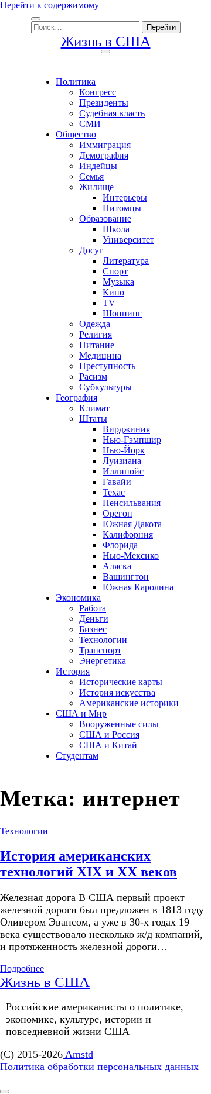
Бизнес (93, 629)
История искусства (117, 692)
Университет (128, 240)
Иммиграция (105, 145)
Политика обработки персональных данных (99, 1066)
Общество (76, 134)
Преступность (107, 366)
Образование (105, 218)
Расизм (93, 376)
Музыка (118, 282)
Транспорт (100, 650)
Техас (114, 492)
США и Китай (108, 745)
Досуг (91, 250)
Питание (96, 345)
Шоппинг (122, 313)
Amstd (78, 1054)
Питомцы (122, 208)
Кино (113, 292)
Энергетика (102, 661)
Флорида (120, 545)
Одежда (94, 324)
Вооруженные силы (119, 724)
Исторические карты (120, 682)
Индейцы (98, 166)
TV (109, 303)
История (73, 671)
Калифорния (128, 534)
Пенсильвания (132, 503)
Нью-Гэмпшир (132, 440)
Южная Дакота (132, 524)
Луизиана (122, 461)
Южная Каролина (138, 587)
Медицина (100, 355)
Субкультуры (105, 387)
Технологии (103, 640)
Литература (126, 261)
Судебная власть (112, 113)
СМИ (90, 124)
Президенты (103, 103)
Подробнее (22, 968)
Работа (92, 608)
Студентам (77, 756)
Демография (103, 155)
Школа (116, 229)
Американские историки (129, 703)
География (76, 397)
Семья (91, 176)
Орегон (117, 513)
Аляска (117, 566)
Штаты (93, 419)
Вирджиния (126, 429)
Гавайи (117, 482)
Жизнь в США (106, 41)
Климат (94, 408)
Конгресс (97, 92)
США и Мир (81, 713)
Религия (95, 334)
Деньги (93, 619)
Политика (76, 82)
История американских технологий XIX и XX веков (88, 863)
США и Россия (109, 734)
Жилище (96, 187)
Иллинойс (123, 471)
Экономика (78, 598)
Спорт (115, 271)
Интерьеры (125, 197)
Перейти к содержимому (49, 5)
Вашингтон (126, 577)
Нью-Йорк (124, 450)
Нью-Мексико (131, 555)
